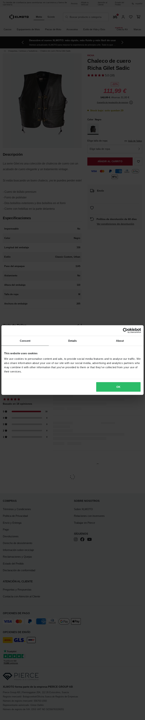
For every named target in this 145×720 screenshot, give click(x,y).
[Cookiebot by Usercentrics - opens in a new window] (125, 330)
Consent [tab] (25, 340)
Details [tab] (72, 340)
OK (118, 386)
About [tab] (120, 340)
